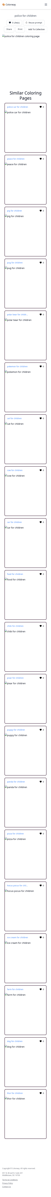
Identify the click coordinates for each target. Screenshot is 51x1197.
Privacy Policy (7, 1183)
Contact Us (6, 1187)
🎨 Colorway (9, 4)
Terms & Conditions (10, 1180)
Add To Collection (36, 29)
